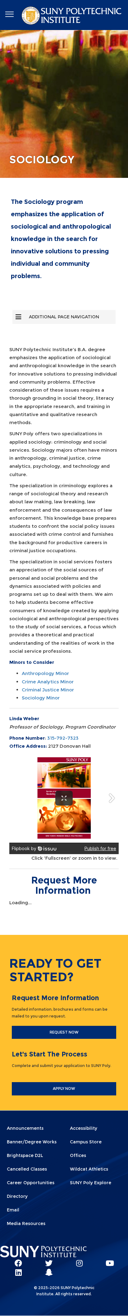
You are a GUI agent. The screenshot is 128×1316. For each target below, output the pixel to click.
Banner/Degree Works (32, 1142)
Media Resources (26, 1223)
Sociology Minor (41, 698)
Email (13, 1210)
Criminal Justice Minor (48, 690)
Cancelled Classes (27, 1169)
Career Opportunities (30, 1182)
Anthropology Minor (45, 673)
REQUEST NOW (64, 1032)
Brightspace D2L (25, 1155)
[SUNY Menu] (9, 14)
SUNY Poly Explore (90, 1182)
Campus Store (86, 1142)
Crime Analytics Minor (48, 682)
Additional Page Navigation (64, 317)
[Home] (72, 17)
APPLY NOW (64, 1088)
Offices (78, 1155)
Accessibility (83, 1128)
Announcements (25, 1128)
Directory (17, 1196)
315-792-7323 (63, 738)
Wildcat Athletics (89, 1169)
